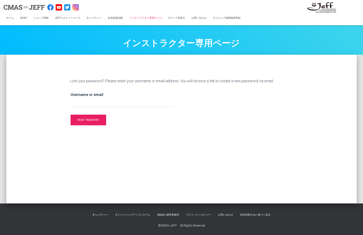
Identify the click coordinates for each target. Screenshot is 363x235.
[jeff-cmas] (321, 7)
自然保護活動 (115, 17)
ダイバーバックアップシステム (132, 214)
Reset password (88, 119)
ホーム (10, 17)
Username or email (87, 94)
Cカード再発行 (176, 17)
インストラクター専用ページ (145, 17)
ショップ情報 (41, 17)
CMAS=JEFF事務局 (168, 214)
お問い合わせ (198, 17)
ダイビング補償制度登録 (227, 17)
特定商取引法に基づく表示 (255, 214)
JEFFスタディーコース (67, 17)
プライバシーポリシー (198, 214)
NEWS (23, 17)
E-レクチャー (94, 17)
